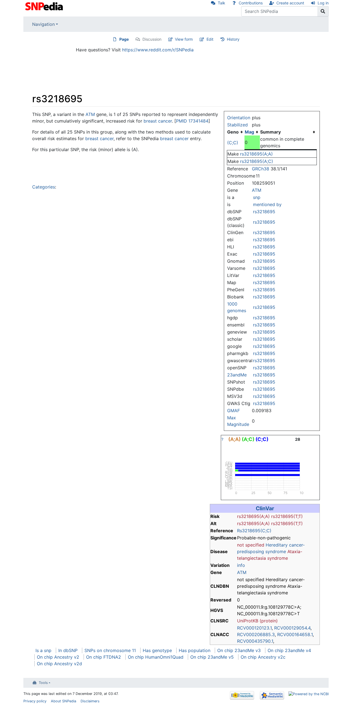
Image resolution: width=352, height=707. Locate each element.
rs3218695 (264, 211)
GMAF (233, 410)
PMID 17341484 (192, 121)
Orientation (238, 117)
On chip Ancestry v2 (58, 657)
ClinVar (265, 508)
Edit (210, 39)
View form (184, 39)
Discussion (151, 39)
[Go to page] (323, 11)
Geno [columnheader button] (233, 132)
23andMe (237, 375)
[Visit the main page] (44, 6)
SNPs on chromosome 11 (110, 650)
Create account (290, 3)
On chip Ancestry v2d (59, 663)
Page (124, 39)
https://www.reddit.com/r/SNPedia (158, 49)
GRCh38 (260, 168)
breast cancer (158, 121)
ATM (256, 190)
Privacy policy (34, 701)
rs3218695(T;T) (287, 516)
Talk (221, 3)
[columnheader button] (252, 131)
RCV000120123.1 (254, 628)
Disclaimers (90, 701)
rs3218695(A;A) (256, 154)
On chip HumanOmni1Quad (155, 657)
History (233, 39)
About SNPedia (63, 701)
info (241, 565)
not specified (250, 545)
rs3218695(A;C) (256, 161)
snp (256, 197)
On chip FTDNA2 (103, 657)
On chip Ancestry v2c (263, 657)
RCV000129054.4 (292, 628)
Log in (323, 3)
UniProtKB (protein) (257, 620)
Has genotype (157, 650)
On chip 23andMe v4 (289, 650)
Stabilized (237, 124)
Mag (249, 132)
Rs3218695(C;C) (254, 530)
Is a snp (43, 650)
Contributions (251, 3)
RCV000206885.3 (256, 634)
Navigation (43, 24)
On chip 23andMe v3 (239, 650)
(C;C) (232, 142)
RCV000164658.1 (295, 634)
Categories (43, 187)
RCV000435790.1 (255, 641)
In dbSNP (68, 650)
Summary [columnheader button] (270, 132)
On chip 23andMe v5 (212, 657)
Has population (194, 650)
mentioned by (267, 204)
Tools (43, 683)
